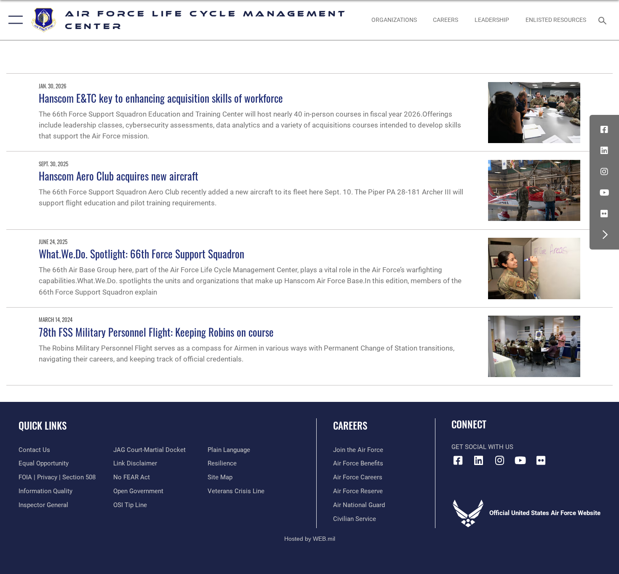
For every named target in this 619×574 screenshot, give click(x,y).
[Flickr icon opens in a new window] (604, 213)
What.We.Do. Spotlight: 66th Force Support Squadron (141, 253)
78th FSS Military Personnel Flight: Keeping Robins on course (156, 332)
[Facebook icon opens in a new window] (604, 129)
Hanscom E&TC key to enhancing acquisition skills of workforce (161, 98)
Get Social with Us (482, 447)
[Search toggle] (603, 20)
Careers (350, 425)
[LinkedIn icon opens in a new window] (604, 150)
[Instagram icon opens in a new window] (604, 171)
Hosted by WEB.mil (309, 538)
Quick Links (43, 425)
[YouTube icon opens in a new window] (604, 192)
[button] (13, 20)
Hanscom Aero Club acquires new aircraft (118, 175)
